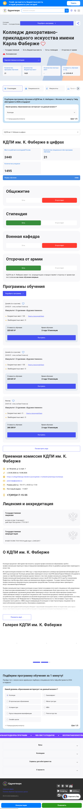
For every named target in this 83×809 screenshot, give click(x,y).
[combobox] (44, 10)
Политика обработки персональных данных (15, 791)
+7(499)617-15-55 (17, 495)
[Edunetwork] (11, 10)
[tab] (13, 88)
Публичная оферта (8, 789)
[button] (41, 745)
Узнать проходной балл (36, 316)
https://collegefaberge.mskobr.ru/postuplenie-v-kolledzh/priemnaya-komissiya (35, 477)
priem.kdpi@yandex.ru (14, 481)
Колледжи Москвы (14, 24)
